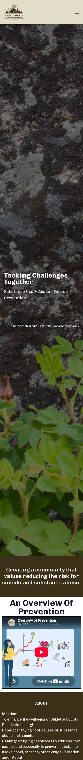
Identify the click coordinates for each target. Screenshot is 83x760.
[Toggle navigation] (66, 12)
